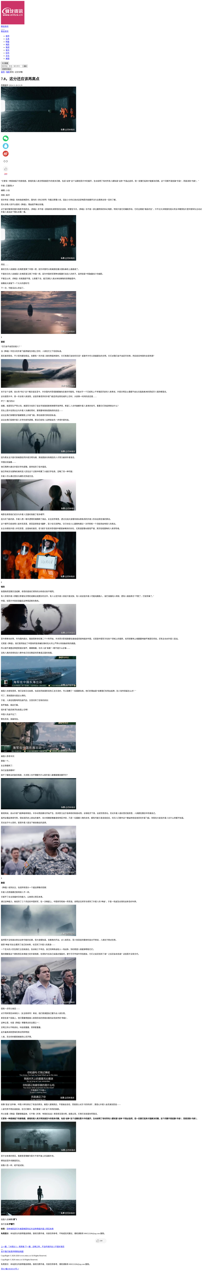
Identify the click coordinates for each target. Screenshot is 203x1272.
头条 (7, 39)
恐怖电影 (10, 1229)
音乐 (7, 50)
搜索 (25, 66)
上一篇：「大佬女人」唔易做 (13, 1247)
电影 (7, 45)
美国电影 (23, 1229)
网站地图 (19, 1252)
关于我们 (4, 1252)
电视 (7, 47)
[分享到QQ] (6, 146)
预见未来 (50, 1229)
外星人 (43, 1229)
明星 (7, 42)
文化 (7, 56)
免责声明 (12, 1252)
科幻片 (30, 1229)
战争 (35, 1229)
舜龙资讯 (4, 26)
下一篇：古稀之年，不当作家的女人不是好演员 (44, 1247)
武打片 (17, 1229)
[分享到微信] (6, 138)
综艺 (7, 53)
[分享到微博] (6, 154)
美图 (7, 59)
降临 (38, 1229)
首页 (7, 36)
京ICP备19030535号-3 (10, 1269)
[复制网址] (6, 161)
